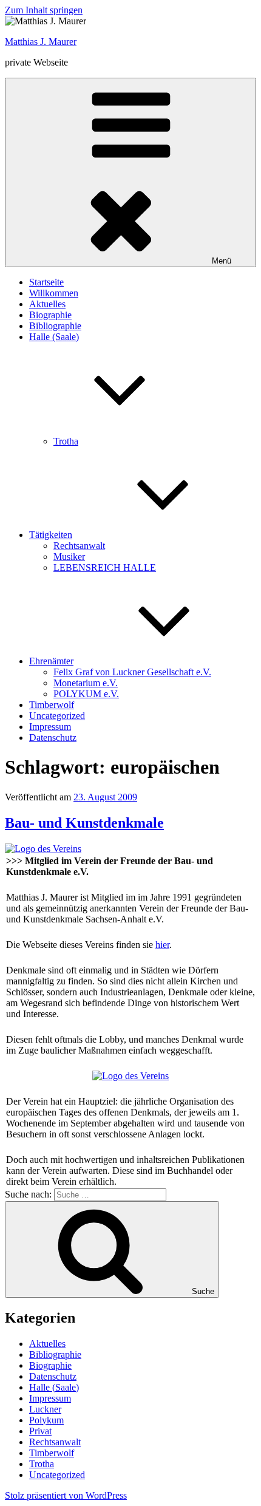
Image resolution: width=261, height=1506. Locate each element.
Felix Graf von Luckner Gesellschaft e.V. (132, 672)
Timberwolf (51, 705)
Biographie (50, 315)
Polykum (46, 1420)
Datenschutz (52, 737)
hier (162, 944)
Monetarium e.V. (85, 683)
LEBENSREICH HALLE (104, 567)
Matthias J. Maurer (40, 41)
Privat (40, 1431)
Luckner (45, 1409)
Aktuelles (47, 304)
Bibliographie (55, 326)
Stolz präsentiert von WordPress (66, 1495)
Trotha (65, 441)
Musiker (69, 556)
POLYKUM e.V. (86, 694)
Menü (221, 260)
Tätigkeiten (50, 535)
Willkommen (53, 293)
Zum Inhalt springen (44, 10)
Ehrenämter (51, 661)
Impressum (50, 726)
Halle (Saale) (54, 1387)
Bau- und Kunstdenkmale (84, 823)
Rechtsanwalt (79, 545)
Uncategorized (57, 715)
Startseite (46, 282)
